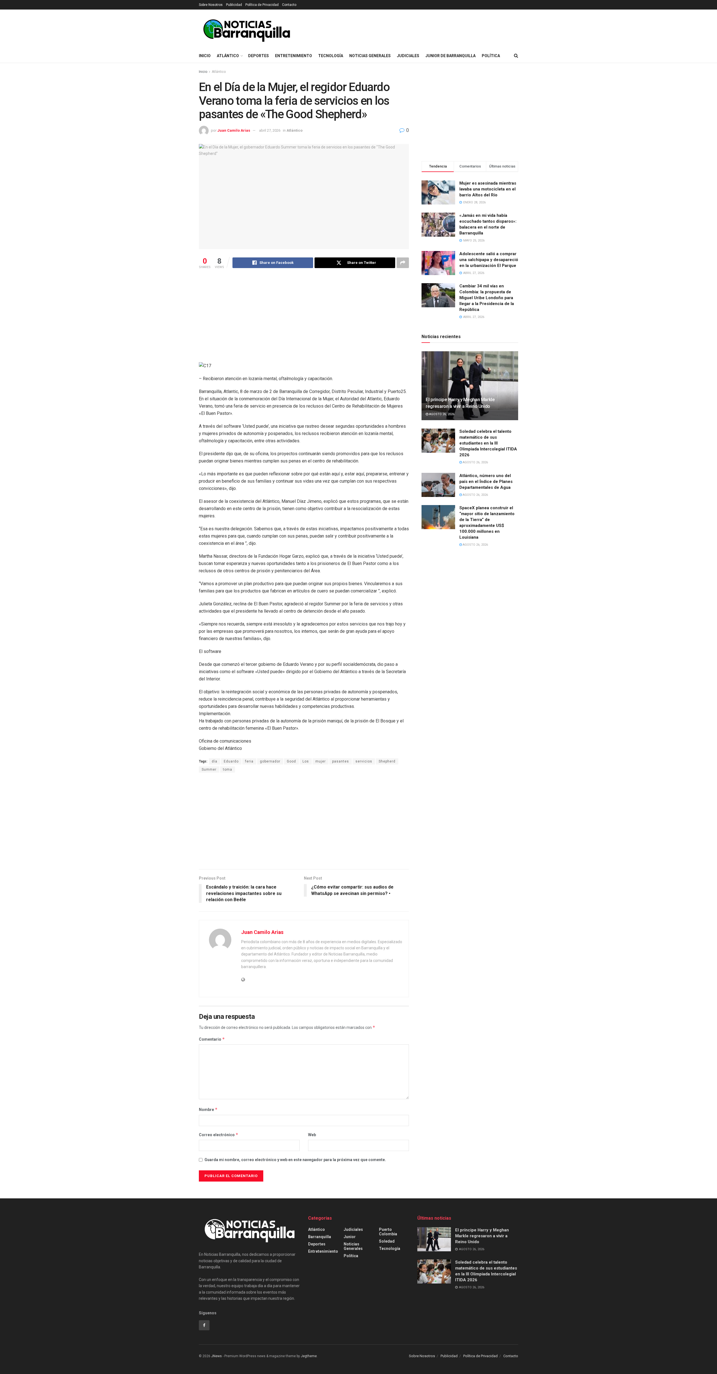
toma (227, 769)
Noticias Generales (370, 56)
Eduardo (231, 761)
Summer (209, 769)
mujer (320, 761)
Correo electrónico (218, 1134)
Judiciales (408, 56)
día (214, 761)
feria (249, 761)
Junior (350, 1236)
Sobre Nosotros (211, 5)
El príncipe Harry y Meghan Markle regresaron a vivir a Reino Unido (482, 1235)
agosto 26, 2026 (441, 414)
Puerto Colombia (388, 1231)
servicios (363, 761)
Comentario (212, 1039)
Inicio (205, 56)
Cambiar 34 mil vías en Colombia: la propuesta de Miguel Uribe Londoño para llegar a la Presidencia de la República (486, 297)
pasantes (340, 761)
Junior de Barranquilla (450, 56)
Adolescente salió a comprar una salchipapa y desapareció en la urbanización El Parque (488, 259)
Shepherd (387, 761)
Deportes (258, 56)
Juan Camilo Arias (233, 130)
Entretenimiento (293, 56)
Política (491, 56)
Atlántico (228, 56)
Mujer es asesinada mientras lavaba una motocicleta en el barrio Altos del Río (487, 189)
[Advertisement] (304, 317)
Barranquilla (319, 1236)
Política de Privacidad (262, 5)
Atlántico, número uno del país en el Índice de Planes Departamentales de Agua (486, 481)
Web (312, 1135)
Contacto (289, 5)
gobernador (270, 761)
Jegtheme (309, 1356)
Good (291, 761)
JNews (216, 1356)
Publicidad (234, 5)
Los (305, 761)
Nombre (208, 1109)
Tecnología (330, 56)
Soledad (387, 1241)
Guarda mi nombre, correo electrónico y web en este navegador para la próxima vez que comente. (295, 1159)
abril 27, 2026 (269, 130)
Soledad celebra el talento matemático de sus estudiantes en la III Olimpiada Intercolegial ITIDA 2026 (488, 443)
